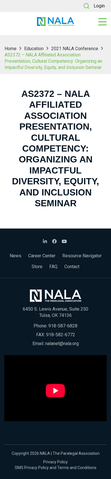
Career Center (42, 255)
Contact (71, 266)
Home (11, 48)
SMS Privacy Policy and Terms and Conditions (55, 467)
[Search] (86, 6)
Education (34, 48)
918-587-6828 (62, 326)
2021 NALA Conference (74, 48)
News (15, 255)
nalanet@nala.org (62, 343)
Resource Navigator (82, 255)
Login (99, 6)
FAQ (53, 266)
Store (37, 266)
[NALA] (55, 21)
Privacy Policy (55, 462)
